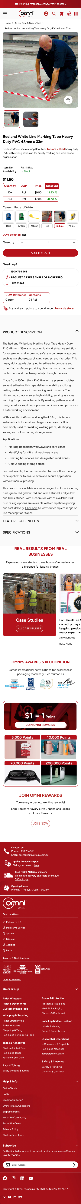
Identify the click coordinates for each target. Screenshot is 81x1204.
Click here (31, 508)
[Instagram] (13, 1178)
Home (8, 23)
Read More (65, 643)
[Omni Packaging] (26, 13)
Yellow (34, 225)
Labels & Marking (51, 1026)
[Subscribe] (73, 1164)
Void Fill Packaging (52, 1008)
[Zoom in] (68, 100)
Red (47, 225)
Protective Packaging (53, 1003)
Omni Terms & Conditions (16, 1105)
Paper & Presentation (53, 1031)
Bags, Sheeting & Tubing (16, 1070)
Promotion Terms (12, 1123)
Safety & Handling (52, 1066)
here (36, 865)
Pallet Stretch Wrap (14, 1003)
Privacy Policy (10, 1129)
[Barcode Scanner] (75, 14)
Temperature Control (53, 1053)
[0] (61, 13)
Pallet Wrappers (12, 998)
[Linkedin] (22, 1178)
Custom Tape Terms (13, 1135)
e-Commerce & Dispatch (55, 1044)
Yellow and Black (73, 225)
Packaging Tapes (12, 1052)
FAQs (6, 1094)
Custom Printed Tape (15, 1008)
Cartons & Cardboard (53, 1013)
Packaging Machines (53, 1048)
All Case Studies (29, 628)
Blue (8, 225)
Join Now (40, 823)
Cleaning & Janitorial (53, 1071)
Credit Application (13, 1099)
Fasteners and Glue (13, 1057)
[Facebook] (5, 1178)
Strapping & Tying (12, 1030)
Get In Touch (10, 1088)
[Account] (46, 13)
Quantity (8, 242)
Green (21, 225)
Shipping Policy (11, 1111)
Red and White (60, 225)
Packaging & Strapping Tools (18, 1034)
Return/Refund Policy (14, 1117)
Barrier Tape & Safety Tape (28, 23)
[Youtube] (31, 1178)
